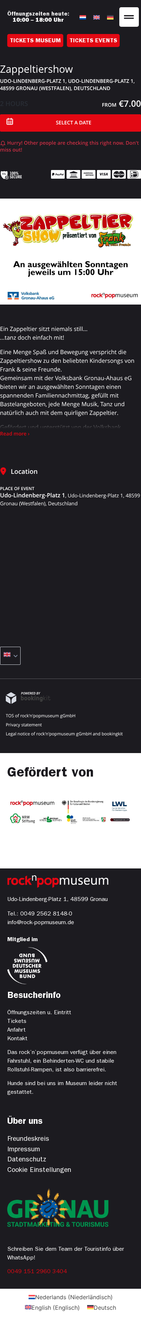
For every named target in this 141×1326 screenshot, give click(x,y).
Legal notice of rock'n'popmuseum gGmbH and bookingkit (64, 734)
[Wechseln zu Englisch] (96, 17)
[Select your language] (10, 656)
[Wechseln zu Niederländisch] (83, 17)
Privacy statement (24, 725)
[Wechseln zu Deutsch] (110, 17)
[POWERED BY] (28, 702)
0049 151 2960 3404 (37, 1272)
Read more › (15, 433)
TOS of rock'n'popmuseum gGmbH (41, 716)
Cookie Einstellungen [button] (39, 1170)
